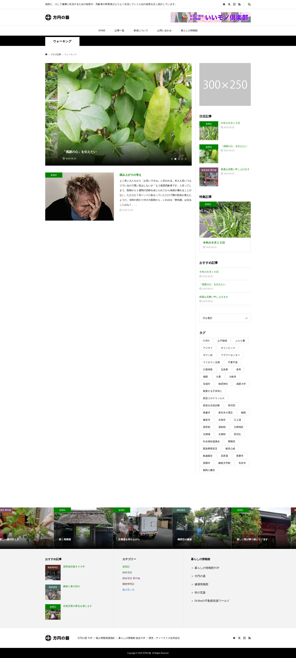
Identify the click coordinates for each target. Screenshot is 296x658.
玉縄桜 (222, 434)
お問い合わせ (164, 30)
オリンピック (228, 348)
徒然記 (126, 566)
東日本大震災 (225, 412)
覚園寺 (206, 463)
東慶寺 (206, 412)
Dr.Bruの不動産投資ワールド (212, 600)
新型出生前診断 (211, 405)
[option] (118, 114)
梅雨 (243, 412)
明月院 (231, 405)
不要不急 (233, 362)
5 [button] (185, 159)
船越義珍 (208, 456)
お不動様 (222, 340)
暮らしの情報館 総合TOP (131, 638)
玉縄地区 (238, 427)
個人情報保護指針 (105, 638)
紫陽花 (231, 441)
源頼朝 (222, 427)
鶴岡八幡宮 (209, 470)
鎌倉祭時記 (128, 584)
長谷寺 (242, 463)
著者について (141, 30)
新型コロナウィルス (214, 398)
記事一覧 (119, 30)
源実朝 (206, 427)
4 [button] (182, 159)
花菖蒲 (224, 456)
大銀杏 (232, 376)
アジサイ (208, 348)
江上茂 (237, 420)
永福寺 (222, 420)
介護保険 (208, 369)
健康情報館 (201, 584)
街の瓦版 (200, 592)
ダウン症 (208, 355)
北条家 (224, 369)
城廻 (205, 376)
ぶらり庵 (240, 340)
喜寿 (238, 369)
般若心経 (230, 448)
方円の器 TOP (84, 638)
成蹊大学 (241, 384)
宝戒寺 (206, 384)
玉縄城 (206, 434)
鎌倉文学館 (224, 463)
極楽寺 (206, 420)
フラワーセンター (230, 355)
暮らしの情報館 (189, 30)
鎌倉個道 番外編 (131, 578)
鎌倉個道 (127, 572)
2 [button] (175, 159)
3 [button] (179, 159)
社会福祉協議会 (211, 441)
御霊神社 (223, 384)
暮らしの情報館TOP (207, 567)
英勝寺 (239, 456)
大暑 (218, 376)
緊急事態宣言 (210, 448)
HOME (102, 30)
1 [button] (172, 159)
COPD (206, 340)
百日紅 (237, 434)
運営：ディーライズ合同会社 (164, 638)
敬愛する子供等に (212, 391)
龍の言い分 (128, 589)
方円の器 (200, 576)
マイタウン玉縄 (211, 362)
